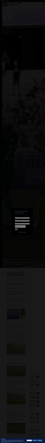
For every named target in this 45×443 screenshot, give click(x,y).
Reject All (35, 440)
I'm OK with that (40, 440)
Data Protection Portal (10, 442)
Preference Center (29, 440)
